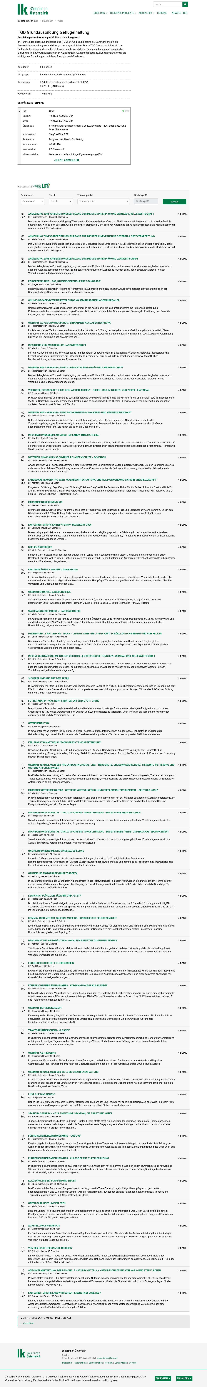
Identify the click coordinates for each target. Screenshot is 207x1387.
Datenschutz (81, 1363)
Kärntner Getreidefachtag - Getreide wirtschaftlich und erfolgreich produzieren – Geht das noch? (93, 790)
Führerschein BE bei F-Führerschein (51, 963)
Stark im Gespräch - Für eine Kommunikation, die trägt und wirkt (70, 1113)
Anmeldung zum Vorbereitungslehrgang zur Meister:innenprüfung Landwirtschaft (83, 258)
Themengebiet (85, 195)
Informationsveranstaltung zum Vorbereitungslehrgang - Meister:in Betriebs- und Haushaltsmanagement (98, 831)
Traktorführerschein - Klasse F (49, 1030)
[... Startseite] (33, 8)
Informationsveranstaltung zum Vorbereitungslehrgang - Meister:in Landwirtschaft (85, 812)
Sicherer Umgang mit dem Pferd (48, 678)
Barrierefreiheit (96, 1363)
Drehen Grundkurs (40, 547)
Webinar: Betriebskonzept (45, 1007)
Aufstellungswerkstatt (44, 1225)
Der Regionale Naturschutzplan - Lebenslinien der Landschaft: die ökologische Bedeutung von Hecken (95, 633)
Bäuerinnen (47, 21)
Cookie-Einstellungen (70, 1380)
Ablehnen (162, 1378)
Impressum (67, 1363)
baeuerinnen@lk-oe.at (107, 1358)
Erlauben (183, 1378)
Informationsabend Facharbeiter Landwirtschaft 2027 (64, 435)
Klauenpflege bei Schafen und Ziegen (52, 1180)
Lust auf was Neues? (41, 1094)
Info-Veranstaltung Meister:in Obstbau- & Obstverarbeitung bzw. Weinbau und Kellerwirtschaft (91, 656)
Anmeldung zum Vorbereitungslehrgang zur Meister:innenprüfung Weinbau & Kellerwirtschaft (91, 213)
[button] (33, 201)
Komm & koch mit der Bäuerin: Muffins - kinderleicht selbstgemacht (72, 918)
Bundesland (27, 195)
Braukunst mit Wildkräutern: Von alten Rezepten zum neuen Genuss (72, 940)
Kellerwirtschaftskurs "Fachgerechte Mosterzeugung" (64, 742)
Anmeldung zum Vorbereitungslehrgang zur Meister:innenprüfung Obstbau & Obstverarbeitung (91, 236)
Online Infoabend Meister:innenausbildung (56, 850)
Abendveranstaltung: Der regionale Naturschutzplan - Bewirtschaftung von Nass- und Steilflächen (94, 1270)
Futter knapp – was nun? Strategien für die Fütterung (63, 700)
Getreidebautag (38, 723)
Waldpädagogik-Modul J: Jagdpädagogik (54, 611)
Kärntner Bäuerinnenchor (45, 502)
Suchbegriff (140, 195)
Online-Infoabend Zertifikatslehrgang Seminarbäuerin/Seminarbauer (73, 300)
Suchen (174, 201)
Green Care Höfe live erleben (46, 1203)
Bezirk (52, 195)
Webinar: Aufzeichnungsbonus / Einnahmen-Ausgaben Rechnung (69, 322)
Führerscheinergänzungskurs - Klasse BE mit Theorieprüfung (68, 1158)
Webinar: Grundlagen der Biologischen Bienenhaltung (63, 1072)
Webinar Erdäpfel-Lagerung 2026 (49, 592)
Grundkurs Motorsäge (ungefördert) (52, 873)
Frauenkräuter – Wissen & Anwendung (53, 569)
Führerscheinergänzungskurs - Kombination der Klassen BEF (67, 985)
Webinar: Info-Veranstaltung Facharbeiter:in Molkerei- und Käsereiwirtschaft (80, 412)
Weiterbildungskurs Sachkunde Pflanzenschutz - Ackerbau (67, 457)
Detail (183, 214)
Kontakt (109, 1363)
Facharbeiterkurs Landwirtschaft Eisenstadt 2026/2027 (64, 1292)
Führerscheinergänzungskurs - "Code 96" (54, 1135)
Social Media (121, 1363)
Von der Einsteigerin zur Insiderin (50, 1248)
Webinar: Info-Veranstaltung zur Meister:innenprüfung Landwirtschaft (75, 367)
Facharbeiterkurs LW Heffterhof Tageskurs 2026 (60, 524)
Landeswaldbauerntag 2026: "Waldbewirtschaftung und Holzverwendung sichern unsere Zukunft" (92, 479)
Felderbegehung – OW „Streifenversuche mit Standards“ (64, 281)
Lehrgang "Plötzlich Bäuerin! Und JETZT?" (55, 895)
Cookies (132, 1363)
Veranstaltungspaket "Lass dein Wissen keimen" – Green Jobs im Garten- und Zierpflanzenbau (89, 390)
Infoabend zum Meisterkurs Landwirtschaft (57, 345)
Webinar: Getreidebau (42, 1052)
